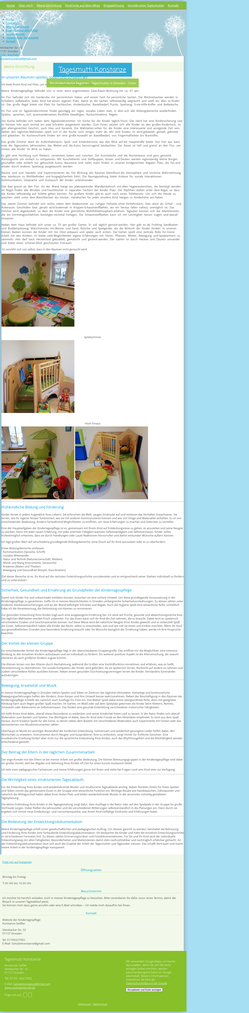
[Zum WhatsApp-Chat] (30, 994)
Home (11, 5)
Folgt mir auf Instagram (17, 862)
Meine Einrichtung (49, 5)
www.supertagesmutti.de (20, 987)
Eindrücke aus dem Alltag (82, 5)
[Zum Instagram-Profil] (25, 994)
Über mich (26, 5)
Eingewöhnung (114, 5)
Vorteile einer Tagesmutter (146, 5)
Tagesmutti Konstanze (92, 70)
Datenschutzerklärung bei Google (146, 983)
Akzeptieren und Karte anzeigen (144, 989)
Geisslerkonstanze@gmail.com (31, 984)
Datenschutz (100, 1004)
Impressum (84, 1004)
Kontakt (173, 5)
